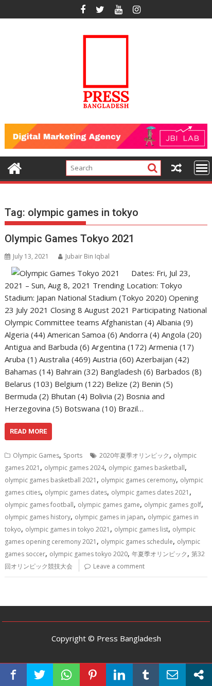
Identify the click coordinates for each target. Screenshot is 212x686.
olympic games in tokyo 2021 (67, 529)
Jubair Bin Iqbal (87, 256)
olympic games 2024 (74, 467)
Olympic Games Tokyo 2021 (69, 238)
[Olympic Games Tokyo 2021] (65, 273)
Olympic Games (36, 455)
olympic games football (39, 504)
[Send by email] (172, 674)
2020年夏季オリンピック (134, 455)
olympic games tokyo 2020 (88, 554)
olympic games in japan (109, 517)
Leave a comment (119, 566)
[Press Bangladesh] (14, 167)
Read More (28, 431)
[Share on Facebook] (13, 674)
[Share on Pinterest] (93, 674)
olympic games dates (76, 492)
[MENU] (201, 168)
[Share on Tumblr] (146, 674)
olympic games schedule (137, 541)
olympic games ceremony (138, 480)
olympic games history (37, 517)
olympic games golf (172, 504)
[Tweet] (40, 674)
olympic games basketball (147, 467)
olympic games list (141, 529)
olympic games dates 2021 (150, 492)
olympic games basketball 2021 (51, 480)
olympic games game (109, 504)
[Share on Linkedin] (119, 674)
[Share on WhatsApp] (66, 674)
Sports (72, 455)
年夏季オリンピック (159, 554)
